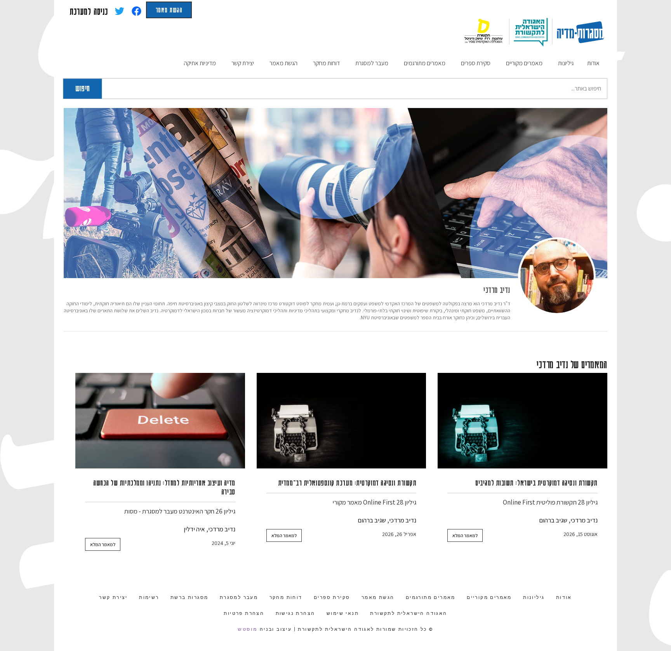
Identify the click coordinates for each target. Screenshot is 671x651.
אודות (564, 597)
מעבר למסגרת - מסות (150, 511)
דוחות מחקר (285, 597)
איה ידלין (194, 529)
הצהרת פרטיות (244, 613)
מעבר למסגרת (239, 597)
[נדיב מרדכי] (557, 276)
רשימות (149, 597)
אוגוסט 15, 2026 (580, 534)
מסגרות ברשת (189, 597)
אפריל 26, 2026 (399, 534)
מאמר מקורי (347, 502)
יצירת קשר (113, 597)
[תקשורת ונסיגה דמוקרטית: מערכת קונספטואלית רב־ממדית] (341, 420)
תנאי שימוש (343, 613)
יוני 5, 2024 (223, 543)
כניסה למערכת (89, 11)
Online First (519, 502)
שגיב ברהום (553, 520)
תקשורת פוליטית (556, 502)
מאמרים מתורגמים (430, 597)
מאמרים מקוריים (489, 597)
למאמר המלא (465, 535)
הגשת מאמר (169, 10)
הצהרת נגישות (295, 613)
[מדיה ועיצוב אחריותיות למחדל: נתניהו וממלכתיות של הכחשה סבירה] (160, 420)
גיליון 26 (225, 511)
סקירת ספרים (332, 597)
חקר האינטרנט (196, 511)
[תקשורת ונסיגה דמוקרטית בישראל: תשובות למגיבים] (522, 420)
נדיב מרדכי (496, 289)
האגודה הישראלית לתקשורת (408, 613)
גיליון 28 (588, 502)
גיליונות (533, 597)
